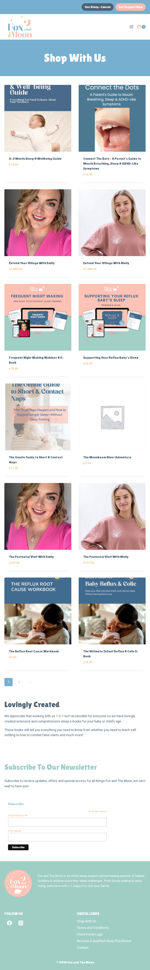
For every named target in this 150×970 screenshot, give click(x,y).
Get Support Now (130, 7)
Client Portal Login (90, 934)
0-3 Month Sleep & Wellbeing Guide (35, 158)
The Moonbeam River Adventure (107, 457)
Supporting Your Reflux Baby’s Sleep (110, 357)
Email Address (17, 815)
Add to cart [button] (17, 175)
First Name (14, 830)
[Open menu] (131, 27)
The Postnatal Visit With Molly (106, 557)
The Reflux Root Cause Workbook (34, 651)
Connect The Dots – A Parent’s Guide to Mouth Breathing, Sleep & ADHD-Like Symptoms (112, 163)
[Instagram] (21, 923)
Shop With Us (86, 921)
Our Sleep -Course (97, 7)
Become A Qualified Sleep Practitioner (104, 941)
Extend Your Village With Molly (106, 263)
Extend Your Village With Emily (32, 263)
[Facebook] (9, 923)
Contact (82, 947)
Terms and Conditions (93, 928)
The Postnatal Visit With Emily (31, 557)
